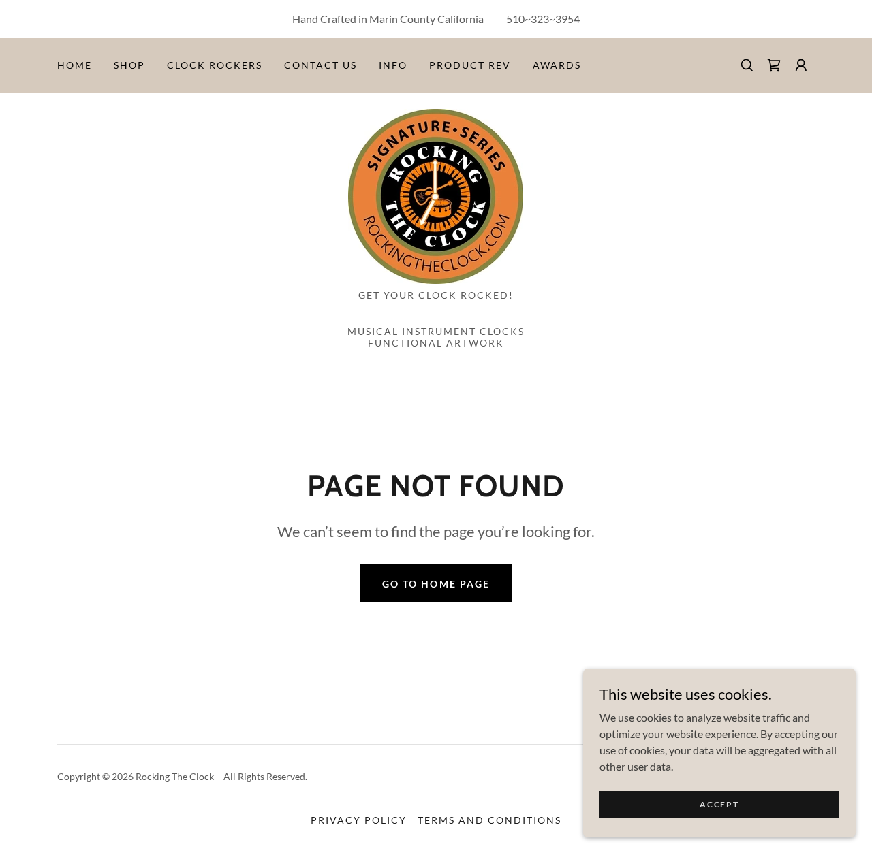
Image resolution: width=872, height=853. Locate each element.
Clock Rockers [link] (214, 65)
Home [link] (74, 65)
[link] (774, 65)
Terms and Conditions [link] (489, 820)
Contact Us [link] (320, 65)
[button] (801, 65)
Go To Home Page (435, 584)
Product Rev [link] (470, 65)
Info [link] (393, 65)
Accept (719, 804)
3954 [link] (567, 18)
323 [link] (540, 18)
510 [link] (515, 18)
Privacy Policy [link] (359, 820)
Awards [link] (557, 65)
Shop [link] (129, 65)
